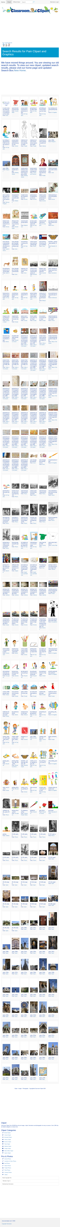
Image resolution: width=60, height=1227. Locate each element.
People (25, 146)
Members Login (54, 2)
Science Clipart (7, 1141)
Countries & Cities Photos (10, 1161)
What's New (16, 2)
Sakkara (53, 569)
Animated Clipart (8, 1137)
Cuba (52, 172)
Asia (43, 567)
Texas (43, 246)
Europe (16, 321)
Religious (53, 141)
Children (7, 835)
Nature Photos (7, 1165)
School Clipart (7, 1135)
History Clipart (7, 1139)
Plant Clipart (7, 1144)
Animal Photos (7, 1158)
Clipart (9, 2)
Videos (6, 1174)
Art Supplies (54, 112)
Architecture (54, 297)
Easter (34, 246)
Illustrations (54, 273)
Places (16, 496)
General (26, 739)
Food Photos (7, 1163)
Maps (43, 1079)
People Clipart (7, 1148)
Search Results (8, 42)
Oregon (16, 570)
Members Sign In (6, 1180)
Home (3, 2)
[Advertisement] (30, 27)
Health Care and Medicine (24, 574)
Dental (7, 341)
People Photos (7, 1167)
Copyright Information (7, 1223)
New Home (20, 70)
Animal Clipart (7, 1132)
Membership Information (7, 1184)
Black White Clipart (8, 1150)
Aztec (7, 115)
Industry (44, 146)
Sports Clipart (7, 1153)
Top (3, 42)
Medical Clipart (7, 1146)
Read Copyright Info (6, 1177)
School (16, 146)
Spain (43, 860)
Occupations (54, 621)
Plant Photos (7, 1170)
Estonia (16, 624)
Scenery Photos (8, 1172)
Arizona (25, 199)
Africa (52, 225)
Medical (26, 714)
